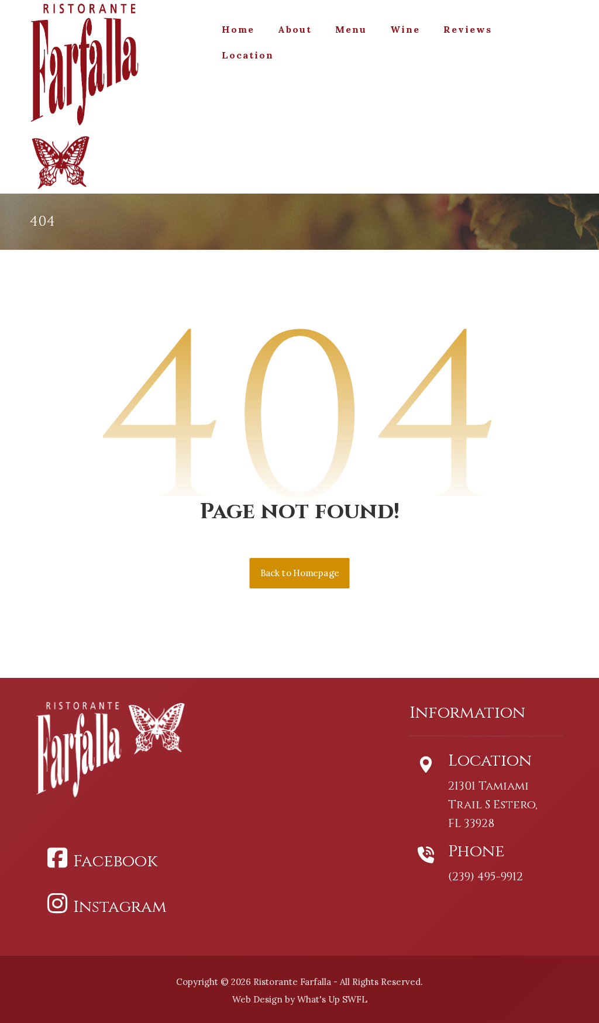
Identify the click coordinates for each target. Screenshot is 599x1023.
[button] (105, 858)
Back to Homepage (299, 573)
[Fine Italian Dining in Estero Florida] (96, 66)
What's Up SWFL (332, 999)
